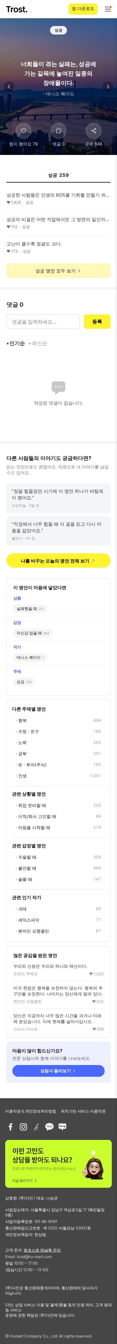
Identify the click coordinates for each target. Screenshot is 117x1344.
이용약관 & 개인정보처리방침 (30, 1111)
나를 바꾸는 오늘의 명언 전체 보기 (55, 560)
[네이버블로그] (62, 1127)
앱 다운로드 (83, 8)
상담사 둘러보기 (55, 1070)
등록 (97, 321)
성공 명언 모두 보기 (55, 270)
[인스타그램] (23, 1127)
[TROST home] (17, 9)
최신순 (39, 343)
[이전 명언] (9, 86)
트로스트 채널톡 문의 (42, 1250)
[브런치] (36, 1127)
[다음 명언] (108, 86)
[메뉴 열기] (108, 9)
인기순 (17, 343)
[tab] (58, 177)
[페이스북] (10, 1127)
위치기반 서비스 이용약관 (83, 1111)
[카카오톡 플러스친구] (49, 1127)
